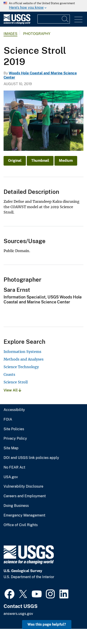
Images (10, 34)
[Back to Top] (71, 612)
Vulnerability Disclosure (23, 486)
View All (11, 390)
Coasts (9, 374)
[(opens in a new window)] (9, 593)
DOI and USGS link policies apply (31, 458)
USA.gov (11, 477)
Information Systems (22, 351)
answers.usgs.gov (18, 614)
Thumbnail (40, 160)
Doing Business (16, 506)
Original (14, 160)
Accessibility (14, 410)
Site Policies (14, 429)
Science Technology (21, 367)
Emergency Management (24, 515)
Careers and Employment (25, 496)
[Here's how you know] (43, 6)
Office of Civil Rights (21, 525)
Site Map (11, 448)
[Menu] (78, 19)
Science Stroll (16, 382)
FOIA (8, 419)
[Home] (17, 23)
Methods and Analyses (24, 359)
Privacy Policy (15, 439)
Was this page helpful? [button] (46, 624)
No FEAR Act (14, 467)
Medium (66, 160)
